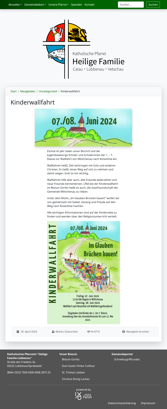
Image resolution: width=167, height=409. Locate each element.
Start (14, 91)
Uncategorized (48, 91)
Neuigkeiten (27, 91)
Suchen (153, 4)
